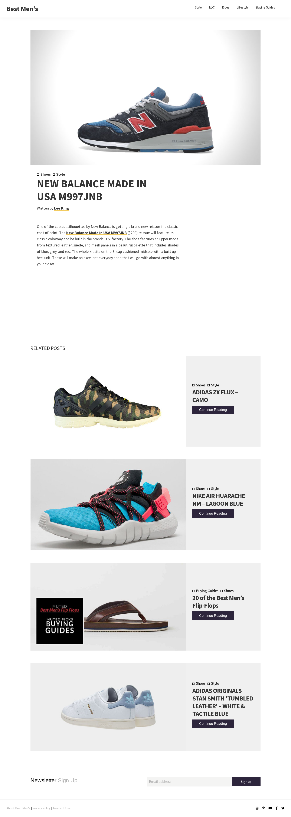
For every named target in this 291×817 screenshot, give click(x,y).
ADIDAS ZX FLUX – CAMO (215, 396)
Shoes (45, 174)
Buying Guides (207, 590)
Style (60, 174)
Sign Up (53, 780)
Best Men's (22, 8)
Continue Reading (213, 409)
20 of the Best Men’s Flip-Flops (218, 601)
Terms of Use (62, 808)
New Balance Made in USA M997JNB (96, 232)
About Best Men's (18, 808)
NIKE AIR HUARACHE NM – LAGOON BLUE (218, 499)
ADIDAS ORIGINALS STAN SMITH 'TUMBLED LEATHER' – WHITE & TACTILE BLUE (222, 702)
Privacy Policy (41, 808)
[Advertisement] (216, 243)
